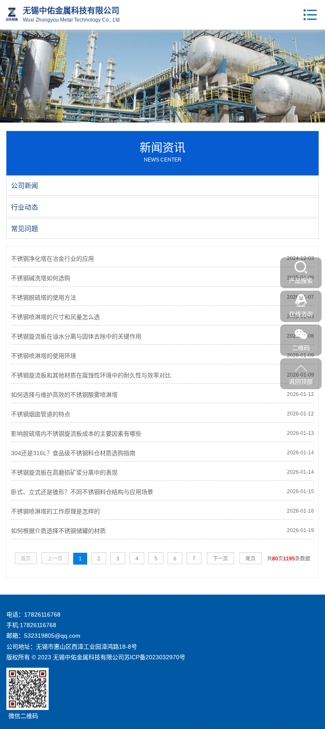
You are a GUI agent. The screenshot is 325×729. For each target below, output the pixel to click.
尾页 (250, 559)
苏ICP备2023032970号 (154, 657)
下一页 (220, 559)
